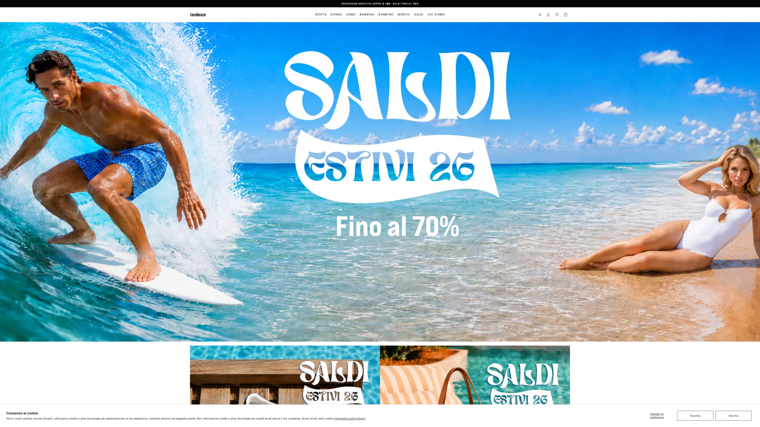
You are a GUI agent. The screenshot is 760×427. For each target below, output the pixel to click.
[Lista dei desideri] (557, 14)
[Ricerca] (540, 14)
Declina (733, 416)
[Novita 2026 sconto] (380, 182)
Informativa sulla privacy (350, 418)
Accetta (695, 416)
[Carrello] (565, 14)
